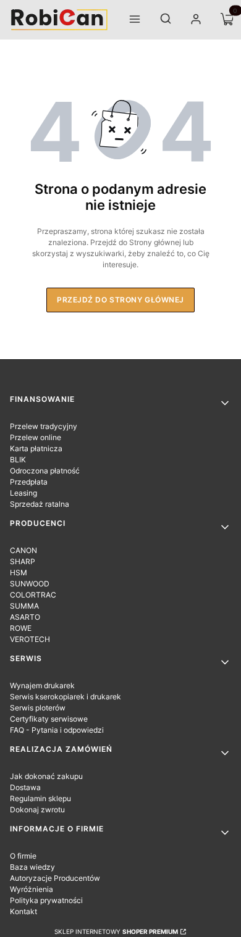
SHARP (22, 561)
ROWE (21, 628)
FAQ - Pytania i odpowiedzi (57, 730)
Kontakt (23, 911)
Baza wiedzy (32, 867)
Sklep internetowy (116, 931)
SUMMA (24, 605)
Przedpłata (29, 481)
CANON (23, 550)
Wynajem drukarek (42, 685)
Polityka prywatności (46, 900)
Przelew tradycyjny (43, 426)
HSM (18, 572)
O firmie (23, 855)
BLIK (18, 459)
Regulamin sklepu (40, 798)
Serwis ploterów (38, 707)
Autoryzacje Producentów (55, 878)
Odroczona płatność (45, 470)
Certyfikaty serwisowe (49, 718)
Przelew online (35, 437)
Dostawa (25, 787)
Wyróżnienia (31, 889)
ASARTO (25, 617)
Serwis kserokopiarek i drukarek (65, 696)
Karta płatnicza (36, 448)
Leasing (23, 493)
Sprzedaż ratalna (39, 504)
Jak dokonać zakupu (46, 776)
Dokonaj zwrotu (37, 809)
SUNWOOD (29, 583)
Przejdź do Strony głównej (120, 299)
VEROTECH (30, 639)
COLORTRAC (33, 594)
